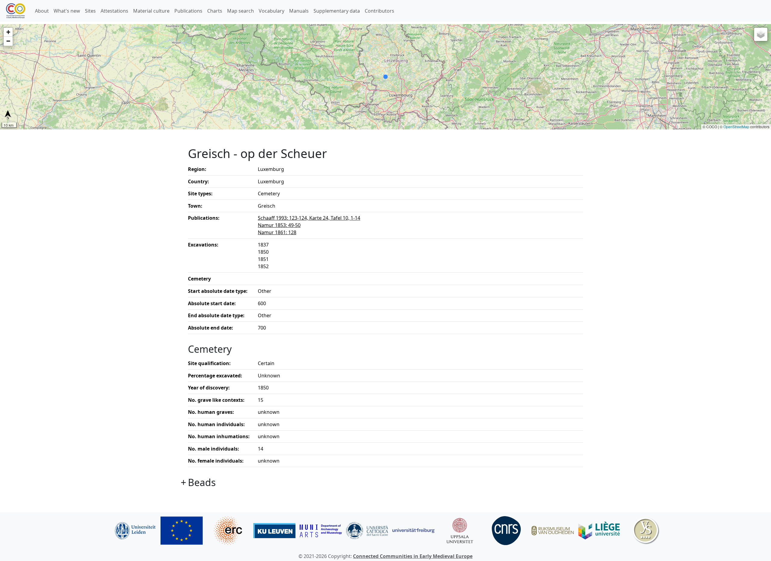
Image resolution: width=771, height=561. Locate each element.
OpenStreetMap (736, 126)
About (42, 11)
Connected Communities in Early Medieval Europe (413, 556)
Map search (240, 11)
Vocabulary (271, 11)
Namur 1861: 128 (277, 232)
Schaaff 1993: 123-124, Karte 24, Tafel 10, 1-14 (309, 218)
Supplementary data (337, 11)
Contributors (379, 11)
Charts (214, 11)
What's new (67, 11)
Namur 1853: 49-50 (279, 225)
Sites (90, 11)
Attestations (114, 11)
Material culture (151, 11)
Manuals (299, 11)
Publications (188, 11)
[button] (8, 32)
